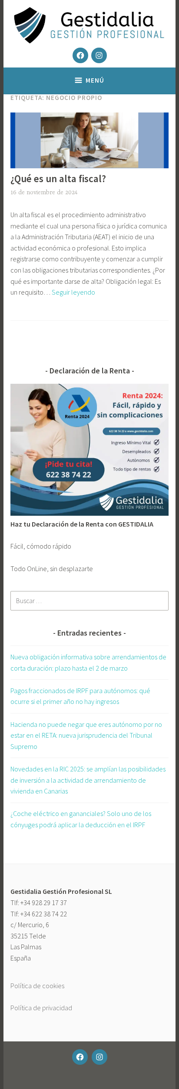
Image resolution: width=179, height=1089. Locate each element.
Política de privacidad (41, 1007)
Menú (95, 80)
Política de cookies (37, 985)
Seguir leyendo (73, 292)
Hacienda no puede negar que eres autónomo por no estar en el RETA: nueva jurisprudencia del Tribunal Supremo (86, 735)
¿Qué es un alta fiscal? (58, 178)
